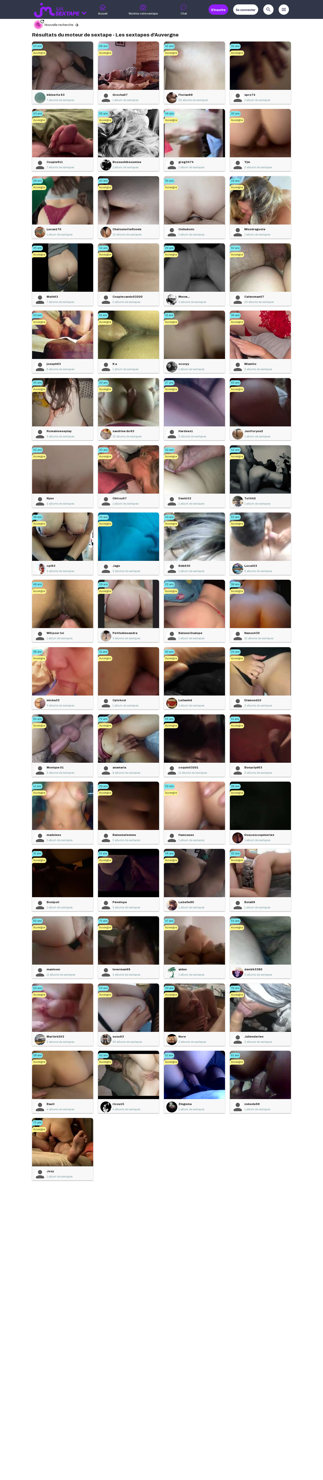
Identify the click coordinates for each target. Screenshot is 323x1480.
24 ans (235, 651)
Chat (184, 13)
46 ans (169, 113)
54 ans (235, 920)
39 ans (235, 988)
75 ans (103, 920)
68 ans (103, 46)
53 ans (37, 46)
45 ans (169, 46)
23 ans (103, 517)
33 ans (169, 988)
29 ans (235, 180)
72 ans (103, 719)
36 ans (37, 248)
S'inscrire (218, 10)
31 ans (169, 315)
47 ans (169, 920)
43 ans (37, 113)
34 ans (169, 180)
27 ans (169, 382)
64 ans (37, 719)
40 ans (103, 180)
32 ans (235, 46)
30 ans (37, 382)
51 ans (103, 853)
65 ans (169, 719)
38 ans (37, 517)
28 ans (37, 180)
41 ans (235, 719)
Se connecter (245, 10)
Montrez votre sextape (143, 13)
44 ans (103, 248)
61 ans (103, 315)
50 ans (235, 248)
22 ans (169, 584)
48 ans (37, 584)
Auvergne (39, 52)
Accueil (102, 13)
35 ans (235, 113)
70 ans (37, 1122)
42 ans (37, 449)
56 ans (103, 113)
